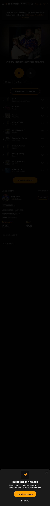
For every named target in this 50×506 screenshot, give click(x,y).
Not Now (25, 501)
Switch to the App (25, 494)
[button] (25, 253)
